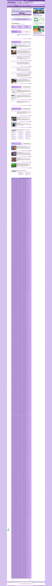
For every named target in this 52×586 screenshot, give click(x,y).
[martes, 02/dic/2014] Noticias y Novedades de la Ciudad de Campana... (20, 215)
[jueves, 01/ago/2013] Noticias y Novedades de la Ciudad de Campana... (20, 516)
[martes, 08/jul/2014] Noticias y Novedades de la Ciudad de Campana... (20, 306)
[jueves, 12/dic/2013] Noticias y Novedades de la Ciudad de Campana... (20, 432)
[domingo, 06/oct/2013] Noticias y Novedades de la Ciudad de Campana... (20, 473)
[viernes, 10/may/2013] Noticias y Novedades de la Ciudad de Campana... (20, 567)
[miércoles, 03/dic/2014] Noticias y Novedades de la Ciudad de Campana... (20, 214)
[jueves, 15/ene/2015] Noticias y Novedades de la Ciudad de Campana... (20, 189)
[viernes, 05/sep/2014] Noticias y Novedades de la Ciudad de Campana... (20, 269)
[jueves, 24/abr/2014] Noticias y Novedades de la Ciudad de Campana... (20, 351)
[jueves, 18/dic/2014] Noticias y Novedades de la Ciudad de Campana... (20, 205)
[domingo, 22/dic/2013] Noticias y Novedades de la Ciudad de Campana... (20, 425)
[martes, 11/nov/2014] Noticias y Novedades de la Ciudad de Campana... (20, 228)
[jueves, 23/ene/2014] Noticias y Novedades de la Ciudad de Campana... (20, 406)
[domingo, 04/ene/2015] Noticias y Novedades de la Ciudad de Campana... (21, 196)
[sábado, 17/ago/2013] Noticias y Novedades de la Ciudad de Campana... (20, 505)
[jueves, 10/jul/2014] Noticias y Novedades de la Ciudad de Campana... (20, 305)
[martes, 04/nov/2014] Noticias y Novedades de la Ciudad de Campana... (20, 232)
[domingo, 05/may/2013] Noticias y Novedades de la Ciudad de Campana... (21, 570)
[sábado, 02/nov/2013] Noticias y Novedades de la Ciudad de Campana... (20, 456)
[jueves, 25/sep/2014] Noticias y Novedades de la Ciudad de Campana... (20, 256)
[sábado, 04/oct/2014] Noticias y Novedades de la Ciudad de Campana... (20, 250)
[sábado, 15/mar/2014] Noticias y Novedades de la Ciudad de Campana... (20, 373)
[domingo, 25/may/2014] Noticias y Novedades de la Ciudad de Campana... (21, 332)
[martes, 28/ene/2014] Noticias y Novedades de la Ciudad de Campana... (20, 403)
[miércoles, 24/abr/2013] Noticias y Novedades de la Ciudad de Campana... (21, 577)
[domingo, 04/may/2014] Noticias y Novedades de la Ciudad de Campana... (21, 345)
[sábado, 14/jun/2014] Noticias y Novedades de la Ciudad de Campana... (20, 319)
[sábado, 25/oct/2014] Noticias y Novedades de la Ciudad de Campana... (20, 237)
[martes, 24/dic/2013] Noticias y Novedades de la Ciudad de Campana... (20, 424)
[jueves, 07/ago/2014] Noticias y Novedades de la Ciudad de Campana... (20, 287)
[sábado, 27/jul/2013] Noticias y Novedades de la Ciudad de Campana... (20, 519)
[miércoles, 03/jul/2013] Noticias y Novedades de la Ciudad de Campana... (20, 534)
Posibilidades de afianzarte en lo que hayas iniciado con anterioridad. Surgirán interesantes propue (14, 139)
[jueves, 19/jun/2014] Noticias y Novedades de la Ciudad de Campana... (20, 316)
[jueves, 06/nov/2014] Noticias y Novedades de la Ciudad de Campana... (20, 230)
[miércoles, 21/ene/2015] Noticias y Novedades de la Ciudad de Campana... (21, 185)
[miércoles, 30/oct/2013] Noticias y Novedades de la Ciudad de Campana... (20, 458)
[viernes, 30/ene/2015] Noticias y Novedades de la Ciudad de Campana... (20, 179)
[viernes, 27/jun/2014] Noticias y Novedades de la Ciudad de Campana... (20, 311)
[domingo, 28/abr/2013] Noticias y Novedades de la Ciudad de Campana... (20, 574)
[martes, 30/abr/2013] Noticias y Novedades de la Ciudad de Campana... (20, 573)
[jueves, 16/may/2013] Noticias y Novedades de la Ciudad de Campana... (20, 563)
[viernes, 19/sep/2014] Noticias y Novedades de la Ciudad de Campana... (20, 260)
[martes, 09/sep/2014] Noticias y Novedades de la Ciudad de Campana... (20, 267)
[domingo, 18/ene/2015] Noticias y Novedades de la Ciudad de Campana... (21, 187)
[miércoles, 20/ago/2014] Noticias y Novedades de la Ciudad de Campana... (21, 279)
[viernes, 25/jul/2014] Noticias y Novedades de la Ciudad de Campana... (20, 295)
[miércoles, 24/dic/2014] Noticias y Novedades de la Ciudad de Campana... (20, 201)
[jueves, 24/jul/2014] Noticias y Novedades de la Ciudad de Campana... (20, 296)
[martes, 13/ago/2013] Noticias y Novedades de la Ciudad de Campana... (20, 508)
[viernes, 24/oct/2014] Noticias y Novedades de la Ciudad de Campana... (20, 238)
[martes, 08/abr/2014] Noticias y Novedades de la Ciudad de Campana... (20, 360)
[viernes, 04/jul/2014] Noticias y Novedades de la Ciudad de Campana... (20, 308)
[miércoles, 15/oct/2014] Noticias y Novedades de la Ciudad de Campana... (20, 244)
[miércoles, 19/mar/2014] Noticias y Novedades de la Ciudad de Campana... (21, 371)
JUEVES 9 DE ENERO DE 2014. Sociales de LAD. (28, 172)
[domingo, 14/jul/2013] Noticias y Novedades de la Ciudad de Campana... (20, 527)
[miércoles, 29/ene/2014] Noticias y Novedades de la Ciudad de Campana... (21, 402)
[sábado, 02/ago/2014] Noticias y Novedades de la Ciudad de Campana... (20, 290)
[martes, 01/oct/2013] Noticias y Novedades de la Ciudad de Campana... (20, 477)
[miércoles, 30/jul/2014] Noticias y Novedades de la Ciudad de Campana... (20, 292)
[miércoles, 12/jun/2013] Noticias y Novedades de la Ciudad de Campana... (20, 547)
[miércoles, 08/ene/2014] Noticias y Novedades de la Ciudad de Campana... (21, 416)
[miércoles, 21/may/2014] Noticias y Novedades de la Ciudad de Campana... (21, 335)
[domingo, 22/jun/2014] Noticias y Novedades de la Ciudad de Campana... (20, 314)
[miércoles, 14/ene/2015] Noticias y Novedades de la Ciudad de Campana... (21, 190)
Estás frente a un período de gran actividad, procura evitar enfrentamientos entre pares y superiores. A (14, 135)
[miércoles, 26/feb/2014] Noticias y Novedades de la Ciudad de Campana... (20, 384)
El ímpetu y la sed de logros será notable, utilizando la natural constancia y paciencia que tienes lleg (14, 137)
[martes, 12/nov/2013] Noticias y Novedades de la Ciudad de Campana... (20, 451)
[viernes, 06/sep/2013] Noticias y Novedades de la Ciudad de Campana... (20, 493)
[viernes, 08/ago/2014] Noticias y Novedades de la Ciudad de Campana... (20, 286)
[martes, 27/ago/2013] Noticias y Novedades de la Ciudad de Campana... (20, 500)
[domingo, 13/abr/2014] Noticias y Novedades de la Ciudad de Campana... (20, 357)
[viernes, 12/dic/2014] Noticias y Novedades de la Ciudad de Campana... (20, 209)
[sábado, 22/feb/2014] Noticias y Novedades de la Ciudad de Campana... (20, 386)
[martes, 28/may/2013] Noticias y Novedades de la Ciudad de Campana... (20, 557)
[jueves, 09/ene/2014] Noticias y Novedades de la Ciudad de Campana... (20, 415)
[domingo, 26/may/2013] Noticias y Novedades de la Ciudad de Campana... (21, 558)
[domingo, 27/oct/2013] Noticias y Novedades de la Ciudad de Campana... (20, 460)
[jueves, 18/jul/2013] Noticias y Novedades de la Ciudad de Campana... (20, 525)
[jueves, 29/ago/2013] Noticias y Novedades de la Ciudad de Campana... (20, 498)
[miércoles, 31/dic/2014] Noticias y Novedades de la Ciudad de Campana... (20, 198)
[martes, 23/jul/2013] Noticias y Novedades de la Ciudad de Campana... (20, 522)
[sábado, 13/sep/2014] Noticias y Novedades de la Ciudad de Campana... (20, 264)
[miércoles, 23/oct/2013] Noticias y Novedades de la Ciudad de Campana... (20, 463)
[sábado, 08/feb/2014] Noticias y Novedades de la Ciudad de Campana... (20, 395)
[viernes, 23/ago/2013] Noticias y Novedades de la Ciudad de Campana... (20, 502)
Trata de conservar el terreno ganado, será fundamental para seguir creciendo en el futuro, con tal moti (21, 138)
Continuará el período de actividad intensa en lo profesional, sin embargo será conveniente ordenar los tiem (21, 134)
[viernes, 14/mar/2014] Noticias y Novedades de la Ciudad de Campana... (20, 374)
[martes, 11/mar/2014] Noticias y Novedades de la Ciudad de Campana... (20, 376)
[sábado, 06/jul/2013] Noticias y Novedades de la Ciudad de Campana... (20, 532)
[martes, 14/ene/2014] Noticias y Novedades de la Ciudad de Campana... (20, 412)
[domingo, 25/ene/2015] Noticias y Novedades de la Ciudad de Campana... (21, 182)
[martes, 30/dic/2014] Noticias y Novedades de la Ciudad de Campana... (20, 199)
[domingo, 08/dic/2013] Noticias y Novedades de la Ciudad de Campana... (20, 434)
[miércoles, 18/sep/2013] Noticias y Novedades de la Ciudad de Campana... (21, 485)
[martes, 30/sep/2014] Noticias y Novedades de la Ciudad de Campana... (20, 253)
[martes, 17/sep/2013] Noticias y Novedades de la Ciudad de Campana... (20, 486)
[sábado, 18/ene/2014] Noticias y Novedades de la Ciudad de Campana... (20, 409)
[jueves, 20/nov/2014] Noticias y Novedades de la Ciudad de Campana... (20, 222)
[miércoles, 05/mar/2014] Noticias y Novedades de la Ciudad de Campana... (21, 380)
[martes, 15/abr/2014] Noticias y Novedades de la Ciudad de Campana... (20, 356)
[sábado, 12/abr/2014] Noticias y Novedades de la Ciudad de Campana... (20, 358)
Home (8, 5)
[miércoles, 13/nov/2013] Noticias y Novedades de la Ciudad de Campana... (21, 450)
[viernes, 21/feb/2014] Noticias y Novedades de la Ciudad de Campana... (20, 387)
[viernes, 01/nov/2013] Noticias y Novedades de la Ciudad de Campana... (20, 457)
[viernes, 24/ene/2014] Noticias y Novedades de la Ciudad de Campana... (20, 405)
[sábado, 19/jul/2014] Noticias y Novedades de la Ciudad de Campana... (20, 299)
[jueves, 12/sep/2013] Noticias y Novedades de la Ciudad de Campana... (20, 489)
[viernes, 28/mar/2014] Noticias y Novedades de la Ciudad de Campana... (20, 366)
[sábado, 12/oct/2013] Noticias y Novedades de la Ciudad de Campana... (20, 469)
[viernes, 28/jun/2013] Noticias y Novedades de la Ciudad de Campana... (20, 537)
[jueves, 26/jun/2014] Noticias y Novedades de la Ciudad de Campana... (20, 312)
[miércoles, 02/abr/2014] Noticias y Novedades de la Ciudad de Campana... (21, 363)
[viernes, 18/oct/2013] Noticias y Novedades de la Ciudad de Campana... (20, 466)
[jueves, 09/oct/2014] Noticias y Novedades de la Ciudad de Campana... (20, 247)
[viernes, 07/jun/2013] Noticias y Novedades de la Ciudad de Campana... (20, 550)
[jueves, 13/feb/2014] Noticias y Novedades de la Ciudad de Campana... (20, 392)
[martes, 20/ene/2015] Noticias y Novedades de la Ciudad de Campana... (20, 186)
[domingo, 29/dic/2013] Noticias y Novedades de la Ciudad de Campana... (20, 421)
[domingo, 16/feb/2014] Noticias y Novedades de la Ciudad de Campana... (20, 390)
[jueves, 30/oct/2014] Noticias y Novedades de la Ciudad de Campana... (20, 234)
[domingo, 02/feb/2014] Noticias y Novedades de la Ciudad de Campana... (20, 399)
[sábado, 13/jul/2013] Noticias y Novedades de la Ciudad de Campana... (20, 528)
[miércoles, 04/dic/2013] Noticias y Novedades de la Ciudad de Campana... (20, 437)
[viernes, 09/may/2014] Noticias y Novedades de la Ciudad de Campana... (20, 342)
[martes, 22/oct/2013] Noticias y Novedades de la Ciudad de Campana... (20, 464)
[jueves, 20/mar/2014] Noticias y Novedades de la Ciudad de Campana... (20, 370)
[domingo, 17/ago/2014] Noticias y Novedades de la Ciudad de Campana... (21, 280)
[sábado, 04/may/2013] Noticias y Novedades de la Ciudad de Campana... (20, 571)
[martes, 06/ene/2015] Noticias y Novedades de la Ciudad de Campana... (20, 195)
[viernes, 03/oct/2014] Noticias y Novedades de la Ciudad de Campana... (20, 251)
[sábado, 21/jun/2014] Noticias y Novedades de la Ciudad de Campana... (20, 315)
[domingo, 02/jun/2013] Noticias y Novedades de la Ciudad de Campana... (20, 553)
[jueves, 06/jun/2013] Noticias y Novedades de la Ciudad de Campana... (20, 551)
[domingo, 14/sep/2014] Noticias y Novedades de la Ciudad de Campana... (20, 263)
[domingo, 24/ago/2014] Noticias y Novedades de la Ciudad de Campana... (21, 276)
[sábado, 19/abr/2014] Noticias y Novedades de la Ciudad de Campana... (20, 354)
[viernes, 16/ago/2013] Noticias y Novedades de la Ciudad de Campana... (20, 506)
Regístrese (15, 0)
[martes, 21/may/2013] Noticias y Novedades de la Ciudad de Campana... (20, 561)
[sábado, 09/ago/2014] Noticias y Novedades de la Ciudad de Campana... (20, 285)
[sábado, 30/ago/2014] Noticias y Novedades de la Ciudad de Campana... (20, 273)
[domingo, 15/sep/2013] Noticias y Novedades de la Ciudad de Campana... (20, 487)
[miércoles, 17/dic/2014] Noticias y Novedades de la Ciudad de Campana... (20, 206)
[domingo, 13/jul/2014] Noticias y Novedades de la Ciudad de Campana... (20, 303)
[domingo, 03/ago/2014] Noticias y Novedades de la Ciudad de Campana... (21, 289)
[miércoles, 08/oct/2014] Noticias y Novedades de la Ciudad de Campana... (20, 248)
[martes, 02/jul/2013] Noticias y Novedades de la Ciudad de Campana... (20, 535)
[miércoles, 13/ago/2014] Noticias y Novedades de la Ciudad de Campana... (21, 283)
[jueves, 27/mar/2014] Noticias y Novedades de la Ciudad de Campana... (20, 367)
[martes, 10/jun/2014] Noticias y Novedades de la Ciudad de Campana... (20, 322)
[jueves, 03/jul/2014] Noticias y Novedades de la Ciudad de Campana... (20, 309)
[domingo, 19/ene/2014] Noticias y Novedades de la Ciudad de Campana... (21, 408)
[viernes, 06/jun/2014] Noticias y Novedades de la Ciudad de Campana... (20, 324)
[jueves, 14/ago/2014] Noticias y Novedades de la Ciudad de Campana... (20, 282)
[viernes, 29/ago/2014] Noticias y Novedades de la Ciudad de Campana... (20, 274)
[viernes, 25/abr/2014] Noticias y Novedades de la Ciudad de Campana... (20, 350)
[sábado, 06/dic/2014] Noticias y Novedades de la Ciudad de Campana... (20, 212)
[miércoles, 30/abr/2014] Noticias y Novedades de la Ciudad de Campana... (21, 347)
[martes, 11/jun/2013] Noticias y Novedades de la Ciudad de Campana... (20, 548)
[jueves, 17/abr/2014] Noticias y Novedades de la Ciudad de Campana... (20, 355)
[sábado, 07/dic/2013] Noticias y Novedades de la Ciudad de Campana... (20, 435)
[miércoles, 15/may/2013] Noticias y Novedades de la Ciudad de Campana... (21, 564)
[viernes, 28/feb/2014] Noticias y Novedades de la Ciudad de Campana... (20, 382)
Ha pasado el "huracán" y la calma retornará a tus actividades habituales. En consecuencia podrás (28, 132)
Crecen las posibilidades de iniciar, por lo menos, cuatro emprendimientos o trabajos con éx (28, 136)
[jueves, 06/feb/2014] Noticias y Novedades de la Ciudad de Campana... (20, 397)
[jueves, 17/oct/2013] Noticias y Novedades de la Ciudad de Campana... (20, 467)
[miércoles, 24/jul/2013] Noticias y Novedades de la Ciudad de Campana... (20, 521)
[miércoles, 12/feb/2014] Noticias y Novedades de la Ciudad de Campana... (20, 393)
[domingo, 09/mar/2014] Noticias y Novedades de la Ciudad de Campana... (21, 377)
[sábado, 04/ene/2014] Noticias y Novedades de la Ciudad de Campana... (20, 418)
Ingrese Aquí (12, 0)
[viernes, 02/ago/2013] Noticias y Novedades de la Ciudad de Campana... (20, 515)
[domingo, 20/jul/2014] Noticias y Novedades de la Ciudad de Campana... (20, 298)
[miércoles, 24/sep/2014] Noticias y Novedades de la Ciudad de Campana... (21, 257)
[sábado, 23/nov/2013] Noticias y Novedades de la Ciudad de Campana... (20, 443)
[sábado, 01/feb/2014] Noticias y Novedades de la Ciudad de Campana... (20, 400)
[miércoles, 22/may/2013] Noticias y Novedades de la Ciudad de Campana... (21, 560)
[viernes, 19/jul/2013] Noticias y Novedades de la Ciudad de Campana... (20, 524)
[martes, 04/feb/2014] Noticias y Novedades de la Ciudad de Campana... (20, 398)
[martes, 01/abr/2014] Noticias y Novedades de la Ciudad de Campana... (20, 364)
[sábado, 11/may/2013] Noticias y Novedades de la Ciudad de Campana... (20, 566)
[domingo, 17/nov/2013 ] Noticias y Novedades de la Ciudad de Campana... (21, 447)
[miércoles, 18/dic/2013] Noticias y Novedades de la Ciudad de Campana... (20, 428)
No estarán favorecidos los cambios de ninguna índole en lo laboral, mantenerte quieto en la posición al (21, 136)
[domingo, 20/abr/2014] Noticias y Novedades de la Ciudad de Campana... (20, 353)
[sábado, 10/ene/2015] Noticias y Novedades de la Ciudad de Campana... (20, 192)
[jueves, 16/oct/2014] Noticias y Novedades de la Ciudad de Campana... (20, 243)
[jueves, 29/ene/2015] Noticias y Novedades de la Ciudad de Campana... (20, 180)
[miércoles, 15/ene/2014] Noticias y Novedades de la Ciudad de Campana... (21, 411)
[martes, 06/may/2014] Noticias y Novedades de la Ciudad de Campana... (20, 344)
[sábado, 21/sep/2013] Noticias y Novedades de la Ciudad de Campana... (20, 483)
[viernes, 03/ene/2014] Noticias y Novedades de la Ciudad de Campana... (20, 419)
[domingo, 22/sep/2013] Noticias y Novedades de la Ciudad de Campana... (20, 482)
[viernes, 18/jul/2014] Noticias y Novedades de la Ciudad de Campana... (20, 300)
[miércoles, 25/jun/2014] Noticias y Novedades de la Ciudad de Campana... (20, 313)
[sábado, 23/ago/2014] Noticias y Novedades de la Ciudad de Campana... (20, 277)
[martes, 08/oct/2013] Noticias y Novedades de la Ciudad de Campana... (20, 472)
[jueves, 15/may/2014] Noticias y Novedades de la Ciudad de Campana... (20, 338)
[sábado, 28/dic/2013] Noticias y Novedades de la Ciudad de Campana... (20, 422)
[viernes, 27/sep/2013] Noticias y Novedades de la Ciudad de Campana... (20, 479)
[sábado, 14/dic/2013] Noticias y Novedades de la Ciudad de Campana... (20, 430)
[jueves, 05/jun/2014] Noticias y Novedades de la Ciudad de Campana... (20, 325)
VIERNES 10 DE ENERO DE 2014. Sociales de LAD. (21, 172)
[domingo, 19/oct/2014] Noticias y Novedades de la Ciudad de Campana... (20, 241)
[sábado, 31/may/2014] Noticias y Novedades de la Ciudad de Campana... (20, 328)
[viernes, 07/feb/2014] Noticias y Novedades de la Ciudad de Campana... (20, 396)
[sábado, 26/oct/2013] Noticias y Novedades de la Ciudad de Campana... (20, 461)
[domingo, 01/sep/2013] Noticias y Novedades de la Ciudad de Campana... (20, 496)
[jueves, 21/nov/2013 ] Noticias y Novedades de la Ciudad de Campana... (20, 445)
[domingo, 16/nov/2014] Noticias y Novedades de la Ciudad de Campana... (20, 224)
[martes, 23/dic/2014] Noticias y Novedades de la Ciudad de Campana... (20, 202)
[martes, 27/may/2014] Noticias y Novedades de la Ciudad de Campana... (20, 331)
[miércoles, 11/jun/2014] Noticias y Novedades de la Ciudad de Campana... (20, 321)
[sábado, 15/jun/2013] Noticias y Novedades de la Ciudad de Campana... (20, 545)
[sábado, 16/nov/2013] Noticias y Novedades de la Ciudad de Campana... (20, 448)
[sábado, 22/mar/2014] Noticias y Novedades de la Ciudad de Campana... (20, 369)
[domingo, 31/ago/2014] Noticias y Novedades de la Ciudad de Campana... (21, 272)
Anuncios (42, 4)
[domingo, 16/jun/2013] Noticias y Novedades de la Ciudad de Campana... (20, 544)
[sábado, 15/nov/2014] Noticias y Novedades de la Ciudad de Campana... (20, 225)
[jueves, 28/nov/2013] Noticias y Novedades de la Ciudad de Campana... (20, 441)
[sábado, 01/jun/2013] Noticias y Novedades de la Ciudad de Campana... (20, 554)
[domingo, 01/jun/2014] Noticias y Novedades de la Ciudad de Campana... (20, 327)
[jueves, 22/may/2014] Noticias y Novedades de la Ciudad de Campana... (20, 334)
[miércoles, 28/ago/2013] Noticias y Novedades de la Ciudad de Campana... (21, 499)
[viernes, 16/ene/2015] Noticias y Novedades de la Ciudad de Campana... (20, 188)
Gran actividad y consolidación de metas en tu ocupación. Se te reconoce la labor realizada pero (28, 134)
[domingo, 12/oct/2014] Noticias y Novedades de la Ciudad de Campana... (20, 245)
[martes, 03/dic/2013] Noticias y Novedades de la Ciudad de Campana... (20, 438)
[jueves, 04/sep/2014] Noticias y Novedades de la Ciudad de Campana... (20, 270)
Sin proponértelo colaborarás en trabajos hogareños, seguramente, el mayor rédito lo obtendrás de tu (28, 138)
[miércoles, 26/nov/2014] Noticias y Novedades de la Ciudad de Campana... (21, 219)
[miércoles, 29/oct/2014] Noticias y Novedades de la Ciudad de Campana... (20, 235)
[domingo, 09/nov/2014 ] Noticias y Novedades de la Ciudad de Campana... (21, 229)
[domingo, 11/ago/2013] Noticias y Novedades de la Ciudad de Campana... (20, 509)
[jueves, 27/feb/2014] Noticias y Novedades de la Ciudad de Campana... (20, 383)
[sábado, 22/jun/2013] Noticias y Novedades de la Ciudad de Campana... (20, 541)
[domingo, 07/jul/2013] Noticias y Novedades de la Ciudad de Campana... (20, 531)
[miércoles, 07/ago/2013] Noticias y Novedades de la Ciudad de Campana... (21, 512)
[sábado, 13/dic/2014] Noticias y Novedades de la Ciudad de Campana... (20, 208)
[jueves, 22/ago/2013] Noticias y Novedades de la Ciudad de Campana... (20, 503)
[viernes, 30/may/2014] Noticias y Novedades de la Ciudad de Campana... (20, 329)
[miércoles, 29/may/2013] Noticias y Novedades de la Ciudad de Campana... (21, 556)
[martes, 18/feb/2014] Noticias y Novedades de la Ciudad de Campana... (20, 389)
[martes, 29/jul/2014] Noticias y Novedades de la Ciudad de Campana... (20, 293)
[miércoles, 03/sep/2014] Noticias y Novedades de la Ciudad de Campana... (21, 271)
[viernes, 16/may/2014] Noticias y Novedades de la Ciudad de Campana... (20, 337)
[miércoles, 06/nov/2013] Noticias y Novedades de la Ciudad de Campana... (21, 454)
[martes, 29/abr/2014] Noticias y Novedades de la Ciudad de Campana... (20, 348)
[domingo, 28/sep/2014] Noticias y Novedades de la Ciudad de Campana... (20, 254)
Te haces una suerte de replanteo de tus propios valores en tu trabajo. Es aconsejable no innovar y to (14, 132)
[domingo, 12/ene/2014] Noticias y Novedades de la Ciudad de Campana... (21, 413)
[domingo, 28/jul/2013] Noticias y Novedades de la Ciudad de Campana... (20, 518)
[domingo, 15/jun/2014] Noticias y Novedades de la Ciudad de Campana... (20, 318)
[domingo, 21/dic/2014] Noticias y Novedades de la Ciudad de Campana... (20, 203)
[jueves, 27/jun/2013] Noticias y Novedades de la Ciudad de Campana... (20, 538)
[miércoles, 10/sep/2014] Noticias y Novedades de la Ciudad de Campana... (21, 266)
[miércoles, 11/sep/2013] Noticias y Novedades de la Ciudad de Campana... (21, 490)
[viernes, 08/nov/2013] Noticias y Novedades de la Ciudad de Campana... (20, 453)
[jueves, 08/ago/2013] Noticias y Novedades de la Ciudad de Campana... (20, 511)
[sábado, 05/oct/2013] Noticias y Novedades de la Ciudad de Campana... (20, 474)
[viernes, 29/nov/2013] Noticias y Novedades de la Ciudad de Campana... (20, 440)
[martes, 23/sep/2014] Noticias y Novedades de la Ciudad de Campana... (20, 258)
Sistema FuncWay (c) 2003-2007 (11, 585)
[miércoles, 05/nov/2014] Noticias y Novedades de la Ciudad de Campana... (21, 231)
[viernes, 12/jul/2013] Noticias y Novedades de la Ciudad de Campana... (20, 529)
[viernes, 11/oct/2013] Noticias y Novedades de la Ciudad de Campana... (20, 470)
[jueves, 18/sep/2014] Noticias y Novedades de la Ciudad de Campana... (20, 261)
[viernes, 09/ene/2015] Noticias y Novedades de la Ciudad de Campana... (20, 193)
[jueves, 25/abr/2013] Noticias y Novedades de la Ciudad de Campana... (20, 576)
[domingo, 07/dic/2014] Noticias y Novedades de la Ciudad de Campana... (20, 211)
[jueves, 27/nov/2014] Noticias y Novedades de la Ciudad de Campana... (20, 218)
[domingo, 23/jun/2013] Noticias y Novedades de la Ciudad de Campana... (20, 540)
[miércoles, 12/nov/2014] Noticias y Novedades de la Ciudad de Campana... (21, 227)
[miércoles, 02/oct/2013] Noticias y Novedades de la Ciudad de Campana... (20, 476)
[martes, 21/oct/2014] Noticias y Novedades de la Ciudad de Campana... (20, 240)
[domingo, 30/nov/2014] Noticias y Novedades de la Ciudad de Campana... (20, 216)
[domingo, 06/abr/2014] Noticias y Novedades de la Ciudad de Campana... (20, 361)
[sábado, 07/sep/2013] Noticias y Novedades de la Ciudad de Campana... (20, 492)
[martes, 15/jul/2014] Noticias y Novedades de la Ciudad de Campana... (20, 302)
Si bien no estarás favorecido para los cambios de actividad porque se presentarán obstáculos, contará (21, 132)
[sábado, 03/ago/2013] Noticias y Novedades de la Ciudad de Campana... (20, 514)
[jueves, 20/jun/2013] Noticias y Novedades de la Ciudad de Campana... (20, 542)
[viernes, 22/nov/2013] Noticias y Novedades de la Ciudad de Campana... (20, 444)
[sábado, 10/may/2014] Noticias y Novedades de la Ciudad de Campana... (20, 341)
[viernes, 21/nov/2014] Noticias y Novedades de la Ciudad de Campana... (20, 221)
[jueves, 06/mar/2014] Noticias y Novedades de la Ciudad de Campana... (20, 379)
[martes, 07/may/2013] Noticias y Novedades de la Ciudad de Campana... (20, 569)
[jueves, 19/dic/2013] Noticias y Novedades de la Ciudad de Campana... (20, 427)
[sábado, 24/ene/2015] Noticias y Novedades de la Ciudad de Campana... (20, 183)
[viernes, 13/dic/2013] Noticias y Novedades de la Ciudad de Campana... (20, 431)
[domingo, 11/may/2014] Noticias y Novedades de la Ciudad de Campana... (21, 340)
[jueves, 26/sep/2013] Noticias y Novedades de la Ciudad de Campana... (20, 480)
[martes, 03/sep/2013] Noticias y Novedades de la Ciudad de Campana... (20, 495)
